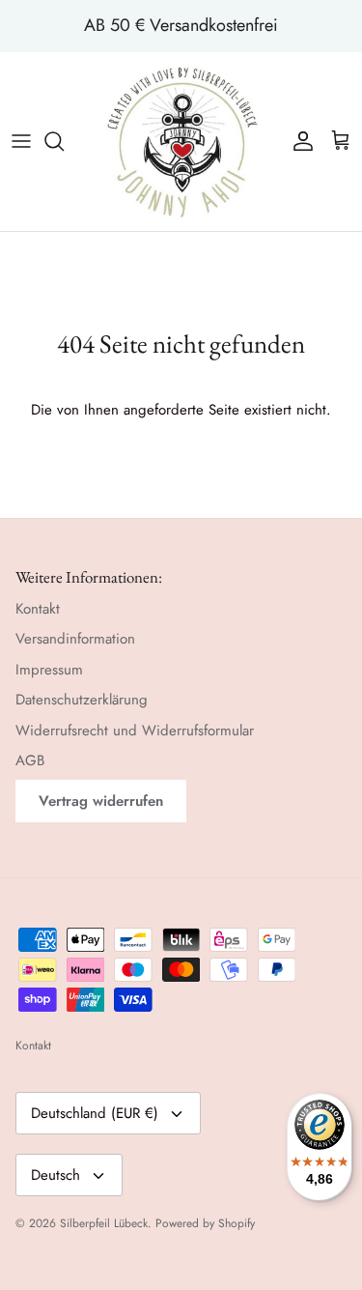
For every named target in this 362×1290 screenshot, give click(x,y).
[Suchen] (63, 141)
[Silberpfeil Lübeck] (181, 141)
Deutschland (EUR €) (94, 1113)
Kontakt (37, 608)
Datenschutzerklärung (81, 699)
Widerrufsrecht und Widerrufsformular (134, 730)
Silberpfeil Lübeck (104, 1223)
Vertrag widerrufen (101, 801)
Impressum (49, 669)
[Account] (298, 141)
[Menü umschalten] (21, 141)
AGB (29, 760)
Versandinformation (75, 638)
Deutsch (55, 1175)
